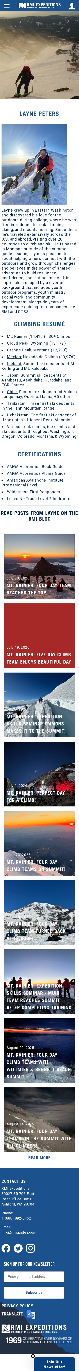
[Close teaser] (33, 1356)
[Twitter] (18, 1248)
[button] (54, 1364)
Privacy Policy (17, 1305)
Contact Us (14, 1181)
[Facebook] (6, 1248)
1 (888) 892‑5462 (16, 1218)
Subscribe (34, 1292)
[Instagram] (30, 1248)
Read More (39, 1157)
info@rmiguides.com (19, 1232)
